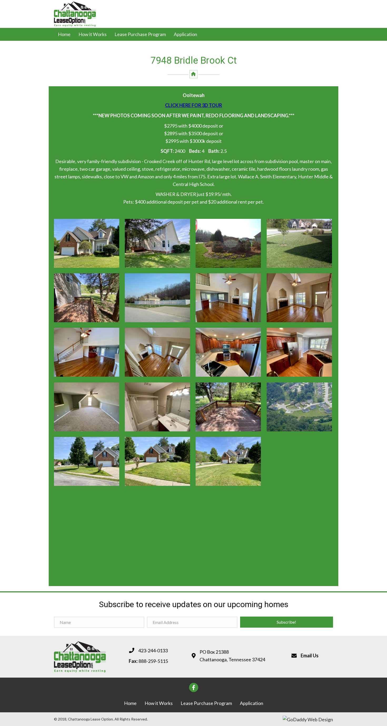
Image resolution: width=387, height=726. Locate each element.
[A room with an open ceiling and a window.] (86, 406)
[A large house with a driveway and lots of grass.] (228, 461)
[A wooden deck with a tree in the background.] (86, 297)
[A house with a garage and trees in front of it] (86, 243)
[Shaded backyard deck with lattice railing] (228, 406)
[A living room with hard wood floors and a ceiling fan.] (86, 352)
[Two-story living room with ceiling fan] (228, 297)
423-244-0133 (153, 650)
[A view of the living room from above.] (157, 352)
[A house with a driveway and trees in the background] (86, 461)
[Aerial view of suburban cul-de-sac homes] (299, 406)
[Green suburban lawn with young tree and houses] (299, 243)
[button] (286, 622)
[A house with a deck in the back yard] (157, 243)
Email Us (310, 655)
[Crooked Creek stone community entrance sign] (228, 243)
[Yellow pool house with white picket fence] (157, 297)
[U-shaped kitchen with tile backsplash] (228, 352)
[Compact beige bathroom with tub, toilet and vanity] (157, 406)
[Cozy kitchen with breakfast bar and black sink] (299, 352)
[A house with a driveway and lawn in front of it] (157, 461)
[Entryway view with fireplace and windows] (299, 297)
